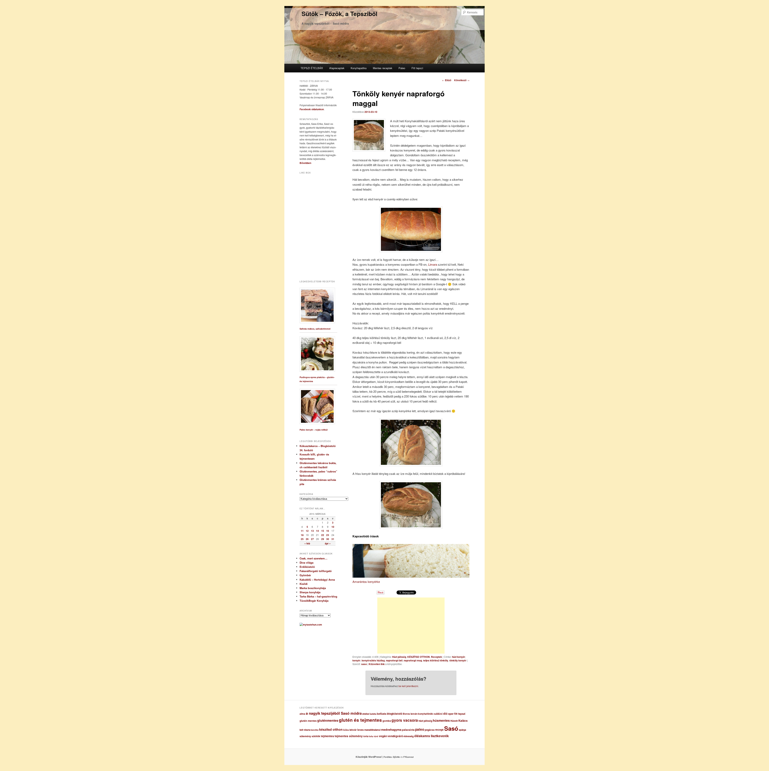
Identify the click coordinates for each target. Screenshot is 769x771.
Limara (432, 264)
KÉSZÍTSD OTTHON (418, 657)
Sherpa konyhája (310, 592)
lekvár (353, 730)
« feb (307, 543)
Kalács (463, 721)
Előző (446, 80)
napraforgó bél (394, 660)
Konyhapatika (358, 68)
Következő (461, 80)
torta (365, 736)
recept (439, 730)
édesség (409, 736)
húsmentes (441, 720)
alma (302, 713)
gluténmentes (327, 720)
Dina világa (306, 562)
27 (312, 539)
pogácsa (430, 730)
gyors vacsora (405, 720)
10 (332, 527)
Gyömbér (305, 575)
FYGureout (408, 757)
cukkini (438, 713)
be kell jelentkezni (408, 686)
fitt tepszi (459, 713)
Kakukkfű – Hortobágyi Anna (317, 579)
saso (364, 664)
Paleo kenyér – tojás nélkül (314, 429)
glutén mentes (308, 721)
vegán (383, 736)
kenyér (356, 660)
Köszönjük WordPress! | (374, 757)
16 (327, 531)
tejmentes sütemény (349, 736)
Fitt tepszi (417, 68)
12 (307, 531)
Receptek (436, 657)
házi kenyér (458, 657)
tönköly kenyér (457, 660)
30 (327, 539)
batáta (373, 713)
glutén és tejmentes (360, 720)
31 (332, 539)
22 (322, 535)
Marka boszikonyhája (313, 588)
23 (327, 535)
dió (445, 713)
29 (322, 539)
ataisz (365, 713)
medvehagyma (391, 729)
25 (302, 539)
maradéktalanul (372, 730)
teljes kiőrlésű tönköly (435, 660)
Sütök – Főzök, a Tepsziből (339, 13)
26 (307, 539)
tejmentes (327, 736)
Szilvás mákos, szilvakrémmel (315, 328)
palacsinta (408, 730)
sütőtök (316, 736)
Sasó (451, 728)
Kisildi (304, 584)
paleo (419, 729)
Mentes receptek (382, 68)
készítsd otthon (331, 729)
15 (322, 531)
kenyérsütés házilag (373, 660)
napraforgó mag (413, 660)
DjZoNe (396, 757)
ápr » (328, 543)
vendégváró (395, 736)
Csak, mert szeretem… (313, 558)
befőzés (381, 713)
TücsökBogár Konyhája (314, 600)
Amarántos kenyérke (366, 581)
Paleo (402, 68)
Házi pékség (399, 657)
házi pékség (425, 721)
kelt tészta (305, 730)
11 (302, 531)
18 (302, 535)
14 (317, 531)
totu (371, 736)
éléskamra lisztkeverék (431, 736)
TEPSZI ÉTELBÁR (312, 68)
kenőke (315, 729)
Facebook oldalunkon (312, 109)
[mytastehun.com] (311, 624)
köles (346, 729)
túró (376, 736)
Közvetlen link (377, 664)
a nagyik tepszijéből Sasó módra (334, 713)
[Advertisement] (411, 625)
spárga (462, 730)
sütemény (305, 736)
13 (312, 531)
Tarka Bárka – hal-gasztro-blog (318, 596)
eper (451, 713)
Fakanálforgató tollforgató (316, 571)
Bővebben (305, 163)
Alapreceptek (336, 68)
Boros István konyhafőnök (418, 713)
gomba (386, 721)
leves (360, 730)
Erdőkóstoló (307, 567)
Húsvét (454, 721)
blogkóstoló (394, 713)
